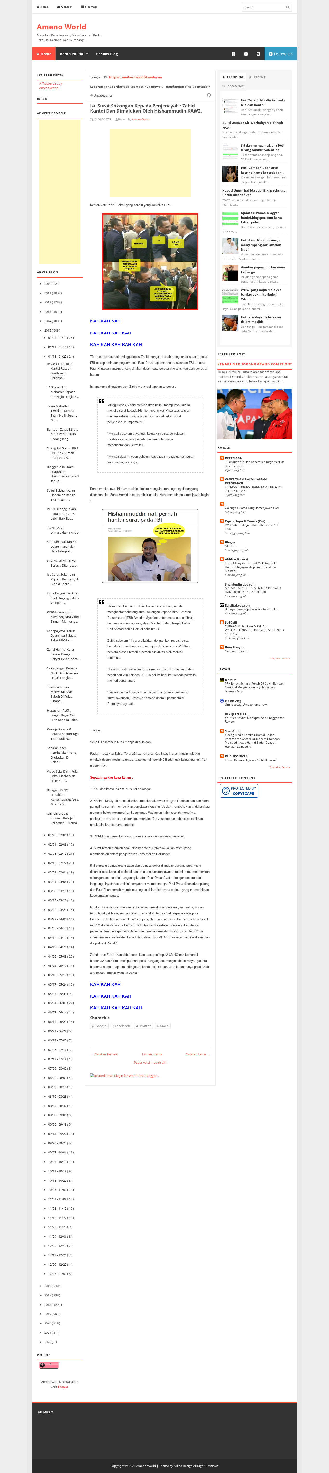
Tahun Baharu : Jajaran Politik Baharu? (250, 760)
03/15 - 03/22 (57, 900)
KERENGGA (233, 458)
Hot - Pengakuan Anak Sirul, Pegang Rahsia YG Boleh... (63, 598)
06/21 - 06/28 (57, 1031)
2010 (48, 283)
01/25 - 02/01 (57, 835)
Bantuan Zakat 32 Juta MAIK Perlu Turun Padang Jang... (62, 434)
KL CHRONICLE (236, 756)
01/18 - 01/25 (57, 356)
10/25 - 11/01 (57, 1189)
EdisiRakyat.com (238, 605)
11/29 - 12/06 (57, 1236)
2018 (48, 1304)
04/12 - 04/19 (57, 937)
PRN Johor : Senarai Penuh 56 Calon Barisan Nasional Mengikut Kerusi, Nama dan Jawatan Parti (254, 687)
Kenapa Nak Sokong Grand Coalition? (254, 364)
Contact (66, 7)
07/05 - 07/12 (57, 1049)
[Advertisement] (59, 192)
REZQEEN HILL (236, 714)
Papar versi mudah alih (150, 1062)
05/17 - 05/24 (57, 984)
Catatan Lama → (198, 1054)
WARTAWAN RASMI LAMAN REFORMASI (246, 481)
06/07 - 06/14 (57, 1012)
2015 (48, 330)
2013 (48, 311)
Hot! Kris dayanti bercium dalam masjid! (261, 319)
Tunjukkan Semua (280, 658)
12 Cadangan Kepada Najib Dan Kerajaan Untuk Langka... (62, 673)
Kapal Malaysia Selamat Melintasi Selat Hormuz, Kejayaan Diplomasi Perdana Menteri (251, 567)
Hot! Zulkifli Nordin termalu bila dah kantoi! (263, 102)
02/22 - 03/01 (57, 872)
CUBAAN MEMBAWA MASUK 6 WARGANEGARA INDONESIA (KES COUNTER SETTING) (254, 630)
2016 (48, 1286)
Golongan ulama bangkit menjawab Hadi (252, 508)
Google (100, 1026)
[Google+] (246, 54)
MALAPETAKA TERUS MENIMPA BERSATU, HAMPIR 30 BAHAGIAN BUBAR (253, 590)
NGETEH (231, 546)
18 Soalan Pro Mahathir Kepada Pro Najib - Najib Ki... (63, 392)
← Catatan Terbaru (104, 1054)
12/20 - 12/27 (57, 1264)
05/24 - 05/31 (57, 994)
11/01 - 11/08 (57, 1199)
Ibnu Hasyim (234, 647)
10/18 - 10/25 (57, 1180)
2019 (48, 1314)
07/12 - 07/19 (57, 1059)
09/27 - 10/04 (57, 1152)
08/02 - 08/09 (57, 1077)
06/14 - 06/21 (57, 1022)
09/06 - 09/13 (57, 1124)
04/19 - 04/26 (57, 947)
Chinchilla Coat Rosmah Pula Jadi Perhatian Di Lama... (63, 818)
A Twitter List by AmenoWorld (50, 85)
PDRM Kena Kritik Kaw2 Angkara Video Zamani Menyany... (63, 617)
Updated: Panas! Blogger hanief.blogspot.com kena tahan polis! (261, 217)
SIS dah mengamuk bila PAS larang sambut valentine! (262, 147)
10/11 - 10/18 (57, 1171)
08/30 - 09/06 (57, 1115)
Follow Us (283, 54)
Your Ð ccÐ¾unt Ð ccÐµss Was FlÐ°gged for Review (254, 720)
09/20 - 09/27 (57, 1143)
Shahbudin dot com (240, 584)
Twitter (144, 1026)
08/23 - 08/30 (57, 1106)
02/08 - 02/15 (57, 853)
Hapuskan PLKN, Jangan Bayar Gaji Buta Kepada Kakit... (63, 715)
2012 (48, 302)
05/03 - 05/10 (57, 965)
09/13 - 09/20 (57, 1134)
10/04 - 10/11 (57, 1162)
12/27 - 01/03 (57, 1274)
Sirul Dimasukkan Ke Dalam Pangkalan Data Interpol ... (61, 546)
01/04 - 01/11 (57, 337)
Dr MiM (230, 680)
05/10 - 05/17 (57, 975)
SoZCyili (231, 622)
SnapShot (232, 731)
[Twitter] (258, 54)
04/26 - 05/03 (57, 956)
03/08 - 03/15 (57, 891)
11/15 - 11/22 (57, 1218)
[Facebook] (233, 54)
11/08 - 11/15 (57, 1208)
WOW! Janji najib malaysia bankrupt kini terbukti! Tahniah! (261, 294)
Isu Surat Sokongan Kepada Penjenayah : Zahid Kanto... (63, 579)
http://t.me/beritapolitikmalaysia (135, 77)
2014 (48, 321)
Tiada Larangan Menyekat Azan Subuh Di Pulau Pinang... (60, 694)
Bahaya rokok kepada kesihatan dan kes (252, 609)
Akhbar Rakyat (236, 559)
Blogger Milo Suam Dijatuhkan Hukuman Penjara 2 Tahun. (63, 474)
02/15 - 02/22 (57, 863)
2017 (48, 1295)
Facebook (122, 1026)
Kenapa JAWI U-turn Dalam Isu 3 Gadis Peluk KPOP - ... (61, 635)
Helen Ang (233, 701)
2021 (48, 1332)
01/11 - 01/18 (57, 347)
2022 (48, 1342)
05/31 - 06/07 (57, 1003)
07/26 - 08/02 (57, 1068)
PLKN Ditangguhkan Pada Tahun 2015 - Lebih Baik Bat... (61, 513)
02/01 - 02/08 (57, 844)
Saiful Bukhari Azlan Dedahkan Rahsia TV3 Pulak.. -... (61, 495)
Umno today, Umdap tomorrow (246, 704)
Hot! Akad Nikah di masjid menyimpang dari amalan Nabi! (261, 245)
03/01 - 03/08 (57, 882)
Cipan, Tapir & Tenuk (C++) (245, 521)
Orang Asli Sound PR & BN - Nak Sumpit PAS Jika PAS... (63, 453)
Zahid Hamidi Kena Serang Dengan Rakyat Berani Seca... (63, 654)
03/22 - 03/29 (57, 909)
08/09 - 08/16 (57, 1087)
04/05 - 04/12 (57, 928)
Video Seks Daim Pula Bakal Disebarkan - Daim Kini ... (62, 776)
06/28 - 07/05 (57, 1040)
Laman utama (152, 1054)
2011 (48, 293)
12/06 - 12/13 (57, 1246)
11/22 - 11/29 (57, 1227)
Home (44, 7)
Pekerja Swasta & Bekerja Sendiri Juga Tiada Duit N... (63, 734)
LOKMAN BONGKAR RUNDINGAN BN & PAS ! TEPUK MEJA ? (254, 489)
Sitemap (90, 7)
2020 (48, 1323)
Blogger (63, 1386)
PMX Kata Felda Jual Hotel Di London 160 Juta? (252, 527)
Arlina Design (183, 1466)
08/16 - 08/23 (57, 1096)
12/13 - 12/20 (57, 1255)
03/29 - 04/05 (57, 919)
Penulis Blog (107, 54)
